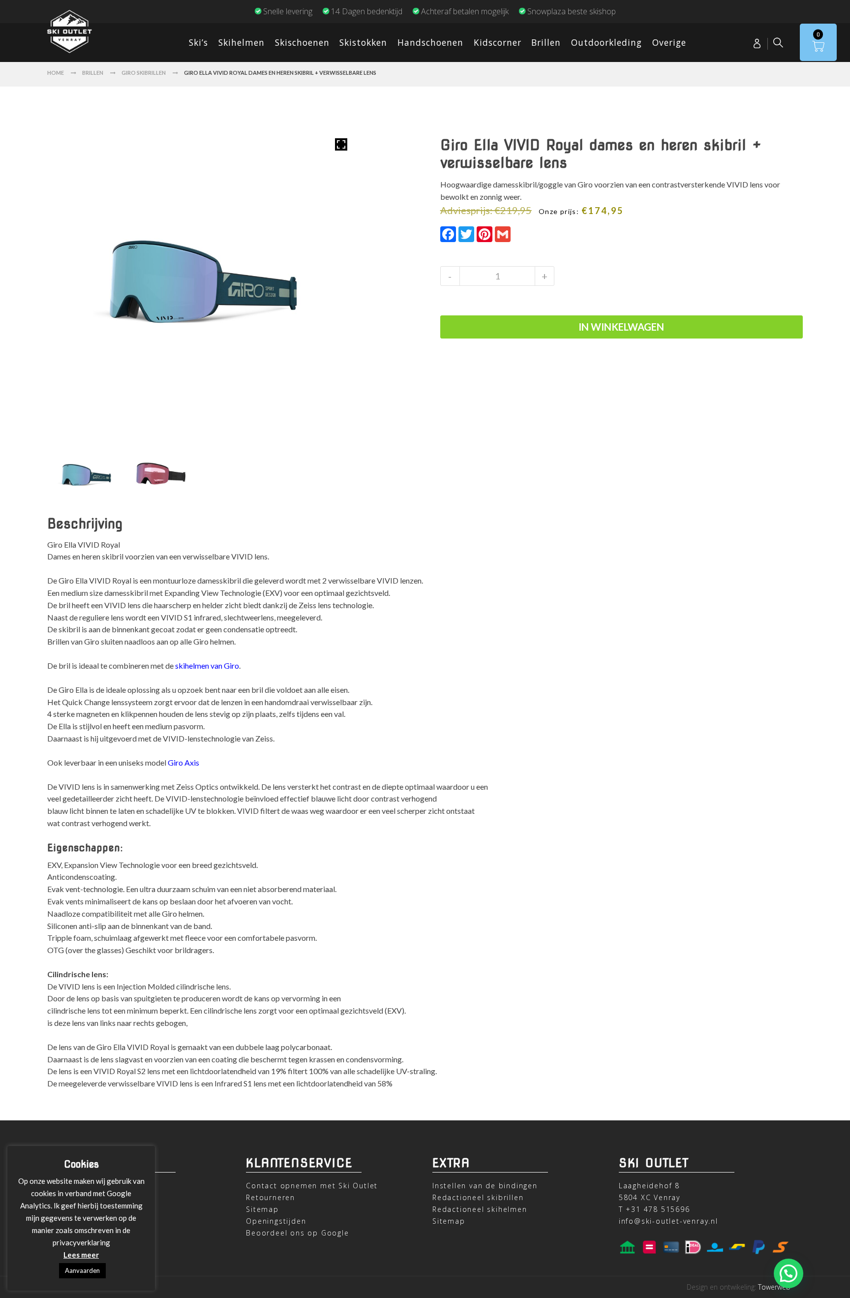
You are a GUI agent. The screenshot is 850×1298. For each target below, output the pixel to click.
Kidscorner (497, 42)
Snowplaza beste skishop (571, 11)
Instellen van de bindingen (485, 1185)
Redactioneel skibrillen (477, 1197)
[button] (788, 1273)
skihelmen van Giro (207, 665)
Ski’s (198, 42)
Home (55, 72)
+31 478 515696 (658, 1209)
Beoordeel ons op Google (297, 1232)
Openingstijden (276, 1221)
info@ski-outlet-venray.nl (668, 1221)
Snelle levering (287, 11)
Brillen (546, 42)
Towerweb (774, 1287)
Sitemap (262, 1209)
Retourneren (270, 1197)
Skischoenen (302, 42)
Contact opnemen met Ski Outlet (312, 1185)
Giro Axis (183, 762)
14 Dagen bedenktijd (366, 11)
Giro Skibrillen (143, 72)
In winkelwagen (621, 327)
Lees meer (81, 1254)
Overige (669, 42)
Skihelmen (241, 42)
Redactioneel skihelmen (479, 1209)
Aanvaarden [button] (82, 1270)
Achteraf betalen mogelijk (465, 11)
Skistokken (363, 42)
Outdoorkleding (606, 42)
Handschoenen (430, 42)
